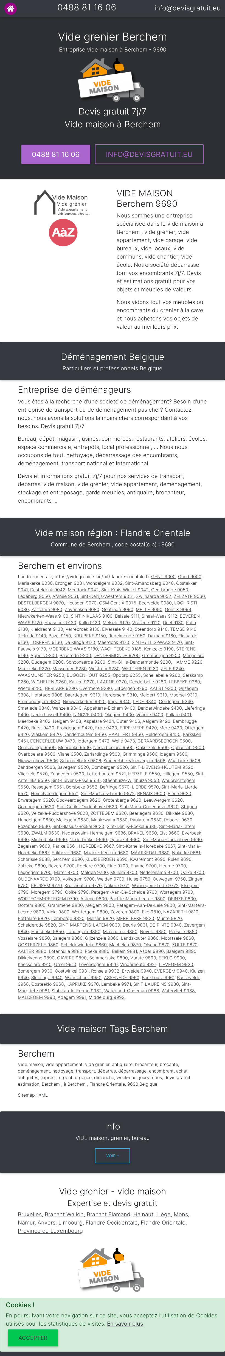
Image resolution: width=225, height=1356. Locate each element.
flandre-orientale (35, 576)
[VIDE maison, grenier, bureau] (10, 8)
